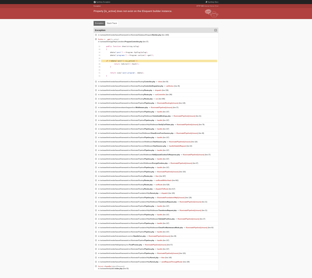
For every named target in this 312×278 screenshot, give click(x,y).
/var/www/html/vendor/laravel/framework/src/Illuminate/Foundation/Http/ (129, 193)
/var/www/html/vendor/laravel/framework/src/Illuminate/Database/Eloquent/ (130, 35)
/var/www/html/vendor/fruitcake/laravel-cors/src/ (123, 236)
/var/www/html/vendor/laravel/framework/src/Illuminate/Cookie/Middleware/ (140, 155)
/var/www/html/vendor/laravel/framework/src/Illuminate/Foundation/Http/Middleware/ (137, 124)
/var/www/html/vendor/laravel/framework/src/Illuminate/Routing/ (127, 82)
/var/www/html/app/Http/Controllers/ (121, 42)
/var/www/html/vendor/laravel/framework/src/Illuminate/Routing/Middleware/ (135, 116)
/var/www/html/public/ (111, 268)
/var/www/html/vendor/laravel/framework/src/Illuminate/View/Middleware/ (136, 133)
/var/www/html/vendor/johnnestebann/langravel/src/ (124, 107)
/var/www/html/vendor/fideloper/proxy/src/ (121, 245)
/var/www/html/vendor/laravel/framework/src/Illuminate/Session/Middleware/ (133, 142)
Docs (213, 2)
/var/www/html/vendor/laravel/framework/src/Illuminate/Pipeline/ (127, 103)
